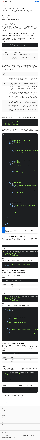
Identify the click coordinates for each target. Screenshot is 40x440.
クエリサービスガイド (21, 8)
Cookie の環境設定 (30, 435)
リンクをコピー (11, 15)
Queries (7, 17)
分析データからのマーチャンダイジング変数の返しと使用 (15, 397)
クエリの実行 (6, 402)
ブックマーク (5, 15)
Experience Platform (12, 8)
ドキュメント (4, 8)
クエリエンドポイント (8, 400)
